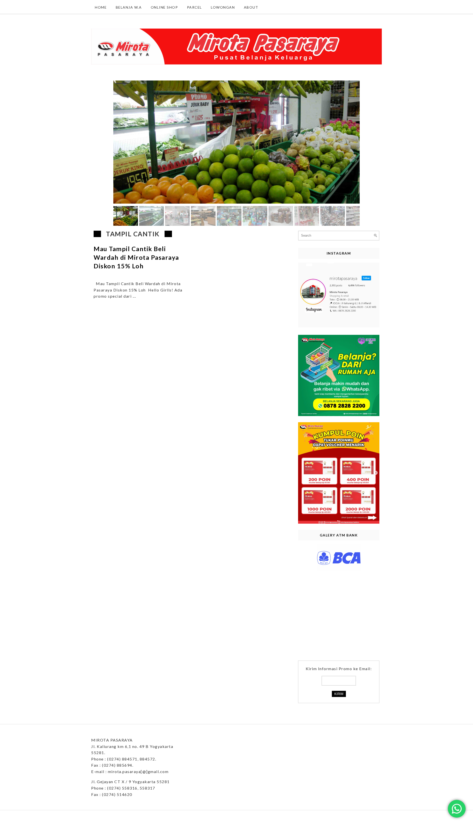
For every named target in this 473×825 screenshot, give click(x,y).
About (251, 7)
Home (101, 7)
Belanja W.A (129, 7)
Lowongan (223, 7)
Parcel (194, 7)
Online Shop (164, 7)
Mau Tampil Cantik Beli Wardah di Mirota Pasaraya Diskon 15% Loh (136, 257)
